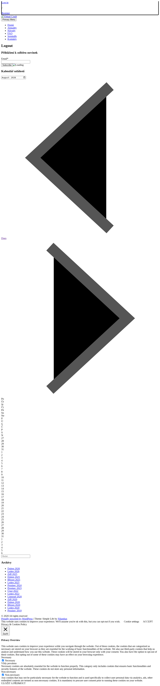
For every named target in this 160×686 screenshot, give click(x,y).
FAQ (10, 33)
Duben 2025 (14, 577)
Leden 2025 (13, 582)
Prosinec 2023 (15, 588)
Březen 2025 (14, 579)
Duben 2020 (14, 602)
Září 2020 (12, 599)
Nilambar (62, 618)
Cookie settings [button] (131, 621)
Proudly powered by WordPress (17, 618)
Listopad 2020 (15, 596)
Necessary (10, 660)
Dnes (3, 238)
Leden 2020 (13, 608)
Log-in (5, 2)
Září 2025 (12, 574)
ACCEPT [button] (148, 621)
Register (6, 13)
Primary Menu (8, 19)
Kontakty (12, 39)
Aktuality (12, 27)
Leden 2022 (13, 593)
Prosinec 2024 (15, 585)
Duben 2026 (14, 568)
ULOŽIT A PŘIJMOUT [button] (13, 683)
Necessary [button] (6, 657)
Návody (11, 30)
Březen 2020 (14, 605)
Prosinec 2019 (15, 610)
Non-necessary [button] (8, 671)
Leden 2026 (13, 571)
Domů (11, 25)
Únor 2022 (13, 591)
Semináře (12, 36)
